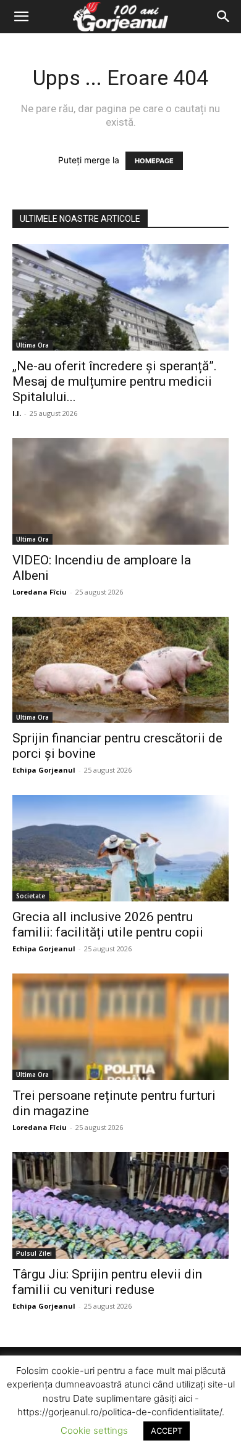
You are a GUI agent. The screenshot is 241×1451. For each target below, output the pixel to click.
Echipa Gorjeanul (43, 769)
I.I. (16, 413)
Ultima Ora (32, 345)
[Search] (223, 16)
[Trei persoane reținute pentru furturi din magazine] (120, 1026)
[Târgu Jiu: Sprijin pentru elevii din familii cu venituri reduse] (120, 1205)
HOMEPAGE (154, 160)
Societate (30, 896)
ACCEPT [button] (166, 1431)
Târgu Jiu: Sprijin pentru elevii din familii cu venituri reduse (107, 1282)
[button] (21, 16)
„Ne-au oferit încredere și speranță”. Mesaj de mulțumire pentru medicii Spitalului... (114, 381)
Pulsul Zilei (34, 1253)
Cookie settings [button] (94, 1430)
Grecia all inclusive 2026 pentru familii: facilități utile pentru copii (107, 924)
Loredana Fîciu (39, 591)
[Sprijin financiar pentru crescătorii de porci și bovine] (120, 670)
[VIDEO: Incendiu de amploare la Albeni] (120, 491)
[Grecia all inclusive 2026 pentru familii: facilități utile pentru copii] (120, 848)
